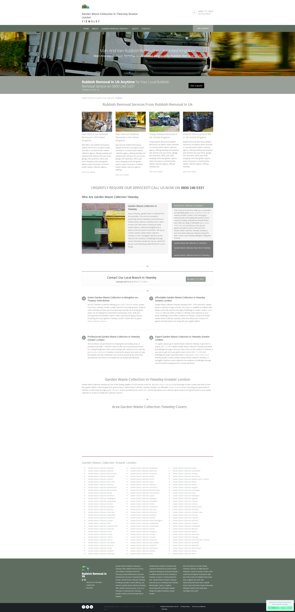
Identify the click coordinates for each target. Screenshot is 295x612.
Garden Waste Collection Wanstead (101, 518)
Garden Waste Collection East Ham (143, 509)
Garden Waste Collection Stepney (142, 551)
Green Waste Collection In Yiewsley (188, 205)
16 (165, 72)
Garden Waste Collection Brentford (101, 496)
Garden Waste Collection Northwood (144, 548)
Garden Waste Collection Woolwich (186, 509)
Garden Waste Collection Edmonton (186, 534)
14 (160, 72)
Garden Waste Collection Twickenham (144, 526)
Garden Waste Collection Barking (100, 509)
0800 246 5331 (192, 187)
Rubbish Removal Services (115, 28)
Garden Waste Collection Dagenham (101, 515)
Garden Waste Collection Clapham (143, 485)
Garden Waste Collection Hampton (143, 515)
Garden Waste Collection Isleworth (101, 529)
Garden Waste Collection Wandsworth (102, 487)
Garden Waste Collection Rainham (101, 468)
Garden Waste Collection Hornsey (185, 515)
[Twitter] (87, 607)
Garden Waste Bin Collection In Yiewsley (190, 243)
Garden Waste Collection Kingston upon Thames (191, 479)
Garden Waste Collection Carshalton (143, 501)
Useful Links (90, 585)
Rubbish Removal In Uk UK (169, 607)
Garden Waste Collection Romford (185, 520)
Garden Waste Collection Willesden (186, 545)
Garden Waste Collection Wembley (101, 507)
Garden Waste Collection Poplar (184, 468)
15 (162, 72)
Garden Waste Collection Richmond (143, 512)
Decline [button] (274, 607)
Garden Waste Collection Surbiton (185, 523)
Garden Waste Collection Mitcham (185, 529)
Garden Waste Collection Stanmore (101, 512)
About (95, 28)
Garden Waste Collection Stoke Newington (146, 520)
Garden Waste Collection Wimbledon (144, 468)
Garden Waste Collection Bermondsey (102, 490)
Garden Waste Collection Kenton (142, 504)
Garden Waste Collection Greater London (109, 463)
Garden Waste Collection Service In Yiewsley (192, 255)
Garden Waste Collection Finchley (185, 473)
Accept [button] (286, 607)
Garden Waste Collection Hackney (100, 545)
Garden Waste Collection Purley (100, 531)
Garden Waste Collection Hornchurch (186, 476)
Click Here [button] (285, 604)
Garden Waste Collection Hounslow (143, 473)
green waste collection (124, 304)
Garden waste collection (105, 98)
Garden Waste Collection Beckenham (186, 471)
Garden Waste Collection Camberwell (144, 523)
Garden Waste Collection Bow (141, 554)
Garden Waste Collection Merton (185, 531)
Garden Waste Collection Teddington (102, 498)
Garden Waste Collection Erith (99, 523)
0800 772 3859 (205, 11)
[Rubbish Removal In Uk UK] (85, 568)
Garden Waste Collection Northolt (100, 471)
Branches (89, 588)
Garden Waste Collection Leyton (142, 496)
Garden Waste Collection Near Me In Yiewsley (192, 248)
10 (150, 72)
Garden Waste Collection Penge (100, 548)
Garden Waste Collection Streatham (143, 540)
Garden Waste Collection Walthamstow (187, 507)
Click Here (102, 231)
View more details (88, 172)
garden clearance (112, 390)
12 (155, 72)
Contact (146, 28)
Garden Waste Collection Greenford (143, 487)
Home (86, 28)
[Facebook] (83, 607)
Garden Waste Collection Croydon (143, 537)
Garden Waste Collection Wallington (186, 496)
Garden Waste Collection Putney (100, 534)
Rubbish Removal (88, 98)
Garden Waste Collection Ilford (184, 554)
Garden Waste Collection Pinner (142, 479)
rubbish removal (175, 387)
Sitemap (164, 609)
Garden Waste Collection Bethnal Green (145, 490)
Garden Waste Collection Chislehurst (144, 507)
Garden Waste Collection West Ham (101, 482)
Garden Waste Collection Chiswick (185, 501)
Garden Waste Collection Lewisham (101, 554)
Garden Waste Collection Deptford (143, 545)
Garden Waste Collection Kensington (186, 490)
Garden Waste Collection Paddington (186, 526)
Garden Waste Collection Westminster (187, 548)
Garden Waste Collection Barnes (142, 529)
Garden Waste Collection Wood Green (102, 473)
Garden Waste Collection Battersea (143, 471)
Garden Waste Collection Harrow (100, 540)
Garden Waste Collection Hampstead (102, 501)
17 (167, 72)
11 (152, 72)
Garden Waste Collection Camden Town (187, 512)
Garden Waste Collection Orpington (143, 498)
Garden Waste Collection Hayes (142, 482)
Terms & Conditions (199, 607)
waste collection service (199, 213)
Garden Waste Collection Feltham (100, 479)
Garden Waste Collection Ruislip (100, 493)
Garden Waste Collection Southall (100, 551)
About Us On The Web (94, 582)
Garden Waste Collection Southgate (101, 476)
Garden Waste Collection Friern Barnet (144, 493)
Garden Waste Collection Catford (142, 518)
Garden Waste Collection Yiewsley (100, 485)
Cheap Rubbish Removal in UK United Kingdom (147, 50)
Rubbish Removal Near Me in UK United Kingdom (197, 136)
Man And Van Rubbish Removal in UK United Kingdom (127, 137)
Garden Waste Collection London (100, 520)
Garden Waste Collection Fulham (100, 537)
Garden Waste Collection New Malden (144, 542)
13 (157, 72)
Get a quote (203, 28)
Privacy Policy (185, 607)
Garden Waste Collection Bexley (142, 476)
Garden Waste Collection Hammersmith (103, 526)
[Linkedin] (91, 607)
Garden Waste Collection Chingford (143, 531)
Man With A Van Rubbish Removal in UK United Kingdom (95, 137)
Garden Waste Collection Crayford (185, 518)
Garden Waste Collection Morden (100, 504)
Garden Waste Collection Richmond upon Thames (191, 540)
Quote (135, 28)
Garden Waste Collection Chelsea (185, 504)
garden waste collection (198, 355)
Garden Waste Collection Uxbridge (185, 537)
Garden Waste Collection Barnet (185, 485)
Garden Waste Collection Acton (184, 493)
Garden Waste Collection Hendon (142, 534)
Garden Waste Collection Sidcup (184, 551)
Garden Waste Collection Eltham (185, 482)
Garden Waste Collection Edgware (185, 498)
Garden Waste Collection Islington (185, 487)
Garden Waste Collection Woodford (101, 542)
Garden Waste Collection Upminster (186, 542)
